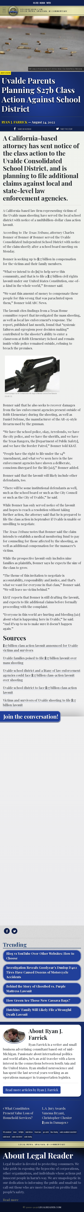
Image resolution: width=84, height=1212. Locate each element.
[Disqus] (42, 774)
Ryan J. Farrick (14, 122)
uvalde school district (17, 1136)
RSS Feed (35, 3)
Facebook (42, 3)
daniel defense (29, 1132)
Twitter (48, 3)
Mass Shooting (54, 1132)
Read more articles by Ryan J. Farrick (31, 1090)
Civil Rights (21, 1132)
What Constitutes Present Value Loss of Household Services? (18, 1113)
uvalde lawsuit (6, 1136)
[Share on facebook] (6, 931)
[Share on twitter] (14, 931)
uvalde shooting (28, 1136)
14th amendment (7, 1132)
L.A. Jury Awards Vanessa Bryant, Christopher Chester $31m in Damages (57, 1115)
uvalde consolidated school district (68, 1132)
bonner (15, 1132)
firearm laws (38, 1132)
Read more (10, 1200)
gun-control (46, 1132)
